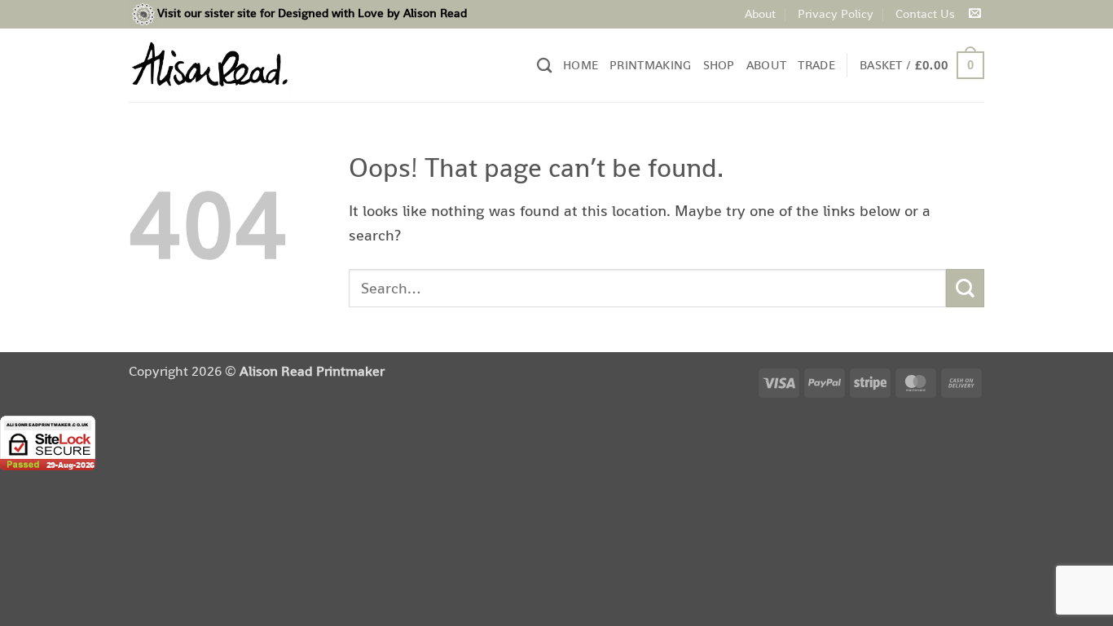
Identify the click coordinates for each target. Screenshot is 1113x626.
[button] (922, 65)
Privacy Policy (835, 13)
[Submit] (965, 288)
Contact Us (925, 13)
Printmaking (650, 65)
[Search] (544, 65)
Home (580, 65)
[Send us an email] (974, 13)
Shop (719, 65)
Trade (816, 65)
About (760, 13)
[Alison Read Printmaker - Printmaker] (210, 64)
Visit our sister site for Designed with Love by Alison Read (312, 12)
